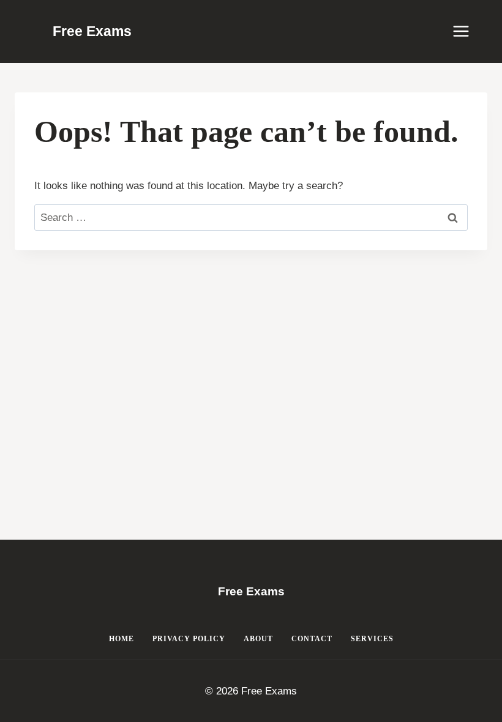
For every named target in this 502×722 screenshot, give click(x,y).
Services (372, 639)
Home (121, 639)
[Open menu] (467, 31)
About (258, 639)
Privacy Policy (188, 639)
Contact (311, 639)
